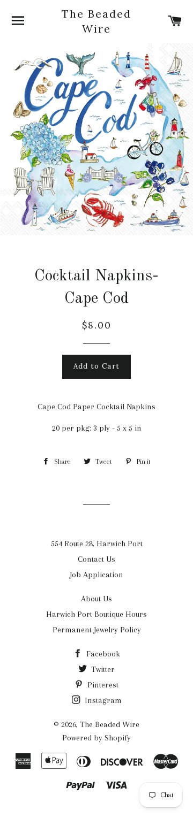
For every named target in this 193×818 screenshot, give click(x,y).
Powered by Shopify (96, 738)
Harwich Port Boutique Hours (96, 614)
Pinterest (101, 685)
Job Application (96, 574)
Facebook (102, 654)
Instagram (102, 700)
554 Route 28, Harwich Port (97, 543)
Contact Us (96, 559)
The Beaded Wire (96, 21)
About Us (96, 598)
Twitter (102, 669)
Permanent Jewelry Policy (97, 629)
